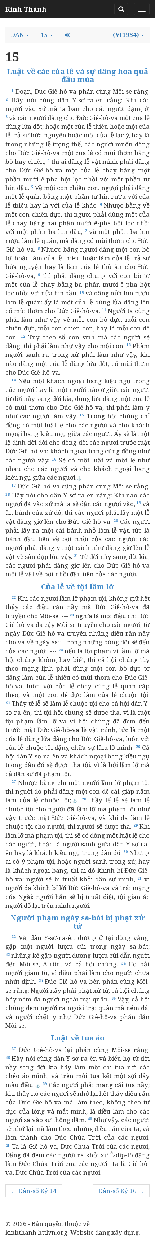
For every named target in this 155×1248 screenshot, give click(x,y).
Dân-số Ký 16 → (121, 1191)
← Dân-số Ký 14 (34, 1191)
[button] (20, 35)
